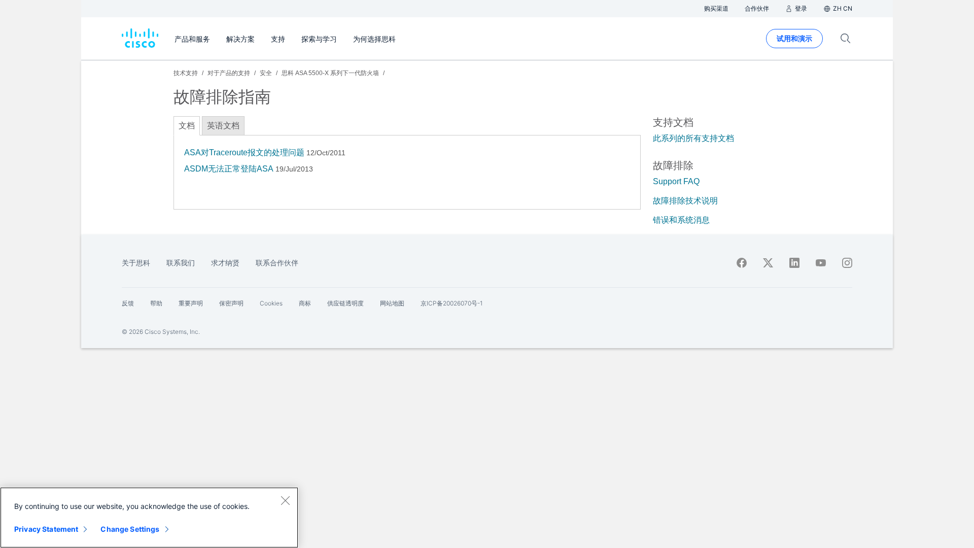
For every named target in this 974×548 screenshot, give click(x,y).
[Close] (285, 500)
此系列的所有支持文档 (693, 138)
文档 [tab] (187, 125)
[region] (149, 517)
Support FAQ (676, 181)
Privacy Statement (46, 529)
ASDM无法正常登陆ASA (228, 168)
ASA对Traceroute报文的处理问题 (244, 152)
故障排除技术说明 (685, 200)
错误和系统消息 (681, 220)
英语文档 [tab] (223, 125)
